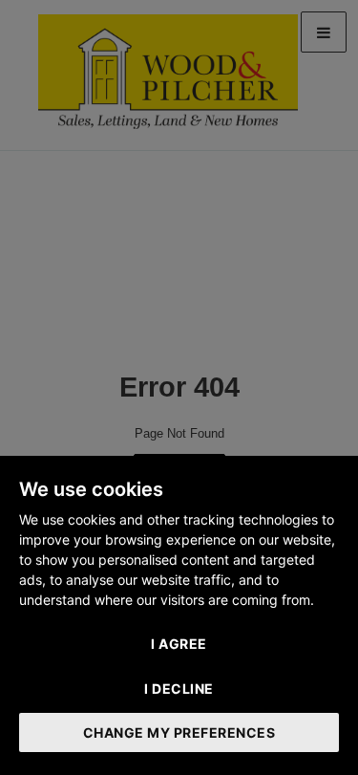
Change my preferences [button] (179, 732)
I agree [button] (179, 643)
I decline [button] (179, 688)
